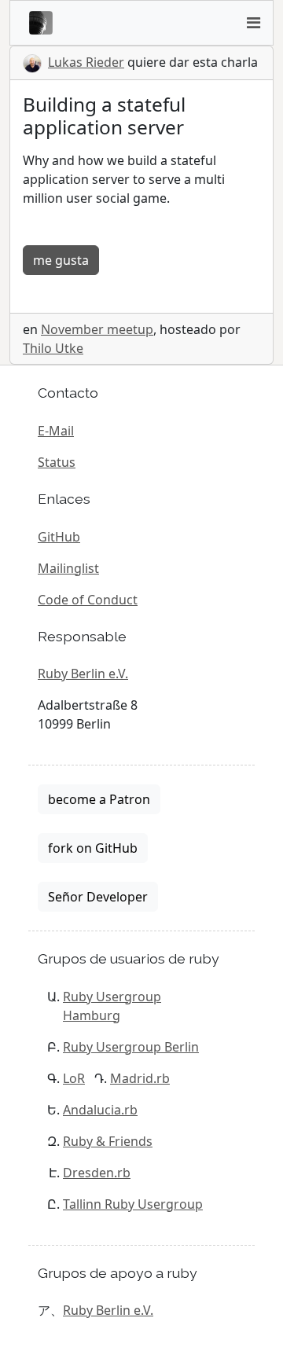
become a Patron (99, 799)
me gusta (61, 260)
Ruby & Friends (108, 1141)
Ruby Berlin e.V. (83, 673)
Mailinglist (68, 568)
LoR (74, 1078)
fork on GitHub (93, 848)
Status (56, 462)
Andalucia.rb (100, 1109)
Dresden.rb (96, 1172)
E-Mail (56, 430)
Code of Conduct (88, 599)
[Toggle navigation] (253, 23)
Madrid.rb (140, 1078)
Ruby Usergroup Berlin (131, 1046)
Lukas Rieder (86, 62)
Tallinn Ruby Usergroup (133, 1204)
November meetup (97, 329)
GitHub (59, 536)
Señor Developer (98, 896)
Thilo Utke (53, 348)
